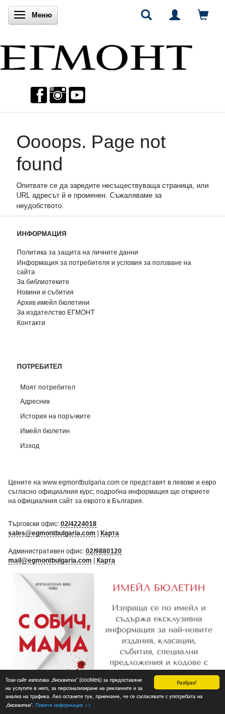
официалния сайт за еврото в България (79, 500)
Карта (109, 532)
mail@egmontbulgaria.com (50, 560)
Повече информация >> (63, 704)
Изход (29, 445)
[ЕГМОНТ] (96, 55)
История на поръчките (55, 416)
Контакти (31, 322)
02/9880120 (104, 550)
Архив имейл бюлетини (53, 302)
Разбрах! (187, 682)
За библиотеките (43, 281)
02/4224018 (79, 523)
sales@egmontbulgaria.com (52, 532)
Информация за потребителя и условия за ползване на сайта (104, 267)
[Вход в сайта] (174, 15)
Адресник (35, 401)
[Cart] (203, 15)
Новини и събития (45, 292)
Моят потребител (47, 387)
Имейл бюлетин (45, 430)
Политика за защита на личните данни (77, 252)
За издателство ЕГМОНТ (55, 312)
